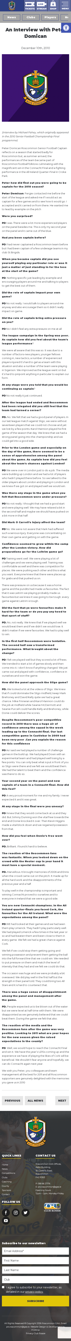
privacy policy (34, 1291)
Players (50, 17)
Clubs (31, 17)
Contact (6, 1194)
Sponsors (6, 1190)
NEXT (62, 1100)
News (11, 17)
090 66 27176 (44, 1183)
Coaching (7, 1181)
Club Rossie (39, 1333)
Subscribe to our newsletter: (24, 1243)
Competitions (8, 1173)
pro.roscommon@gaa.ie (49, 1186)
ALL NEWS (35, 1100)
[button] (66, 28)
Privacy (29, 1333)
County (5, 1186)
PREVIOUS (12, 1100)
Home (5, 1164)
